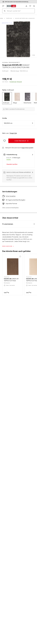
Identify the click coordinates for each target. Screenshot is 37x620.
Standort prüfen (12, 164)
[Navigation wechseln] (3, 6)
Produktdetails (7, 224)
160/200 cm (8, 123)
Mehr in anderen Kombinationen (15, 109)
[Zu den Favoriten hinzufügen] (4, 141)
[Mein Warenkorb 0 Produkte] (34, 6)
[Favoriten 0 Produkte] (30, 6)
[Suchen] (4, 11)
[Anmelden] (26, 6)
